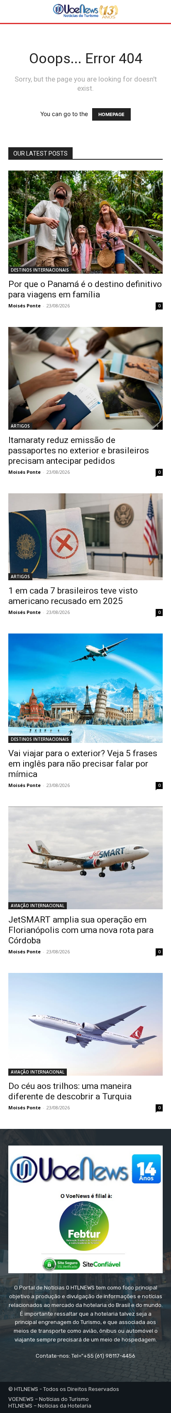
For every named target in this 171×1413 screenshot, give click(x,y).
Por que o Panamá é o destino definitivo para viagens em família (85, 289)
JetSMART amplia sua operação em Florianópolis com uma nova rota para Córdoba (81, 930)
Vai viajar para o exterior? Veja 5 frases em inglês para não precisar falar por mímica (82, 763)
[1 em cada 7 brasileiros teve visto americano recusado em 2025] (85, 536)
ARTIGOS (20, 426)
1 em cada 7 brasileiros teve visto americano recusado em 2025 (73, 596)
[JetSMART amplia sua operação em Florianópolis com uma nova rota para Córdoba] (85, 858)
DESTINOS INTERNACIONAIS (40, 270)
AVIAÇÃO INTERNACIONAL (37, 905)
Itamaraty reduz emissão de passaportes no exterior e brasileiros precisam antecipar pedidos (78, 450)
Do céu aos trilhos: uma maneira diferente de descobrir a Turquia (70, 1091)
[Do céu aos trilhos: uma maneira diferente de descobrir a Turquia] (85, 1024)
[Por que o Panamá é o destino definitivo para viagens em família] (85, 222)
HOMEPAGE (111, 114)
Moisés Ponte (24, 305)
